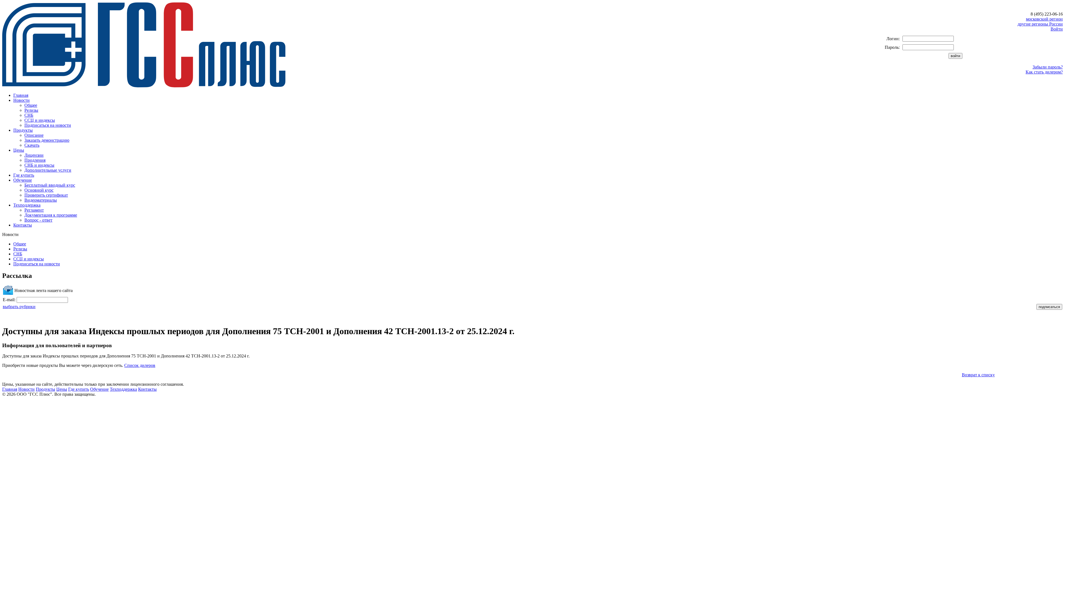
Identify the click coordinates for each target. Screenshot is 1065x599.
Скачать (31, 145)
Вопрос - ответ (38, 220)
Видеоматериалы (40, 200)
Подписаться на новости (47, 125)
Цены (18, 150)
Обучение (22, 180)
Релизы (31, 110)
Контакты (22, 225)
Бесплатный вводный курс (49, 185)
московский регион (1044, 19)
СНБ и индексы (39, 165)
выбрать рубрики (19, 306)
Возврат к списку (978, 374)
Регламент (34, 210)
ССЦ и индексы (39, 120)
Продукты (23, 130)
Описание (34, 135)
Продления (34, 160)
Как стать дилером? (1044, 72)
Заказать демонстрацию (46, 140)
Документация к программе (50, 215)
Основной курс (39, 190)
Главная (20, 95)
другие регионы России (1040, 24)
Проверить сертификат (46, 195)
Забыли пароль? (1048, 67)
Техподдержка (26, 205)
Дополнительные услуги (47, 170)
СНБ (28, 115)
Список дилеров (139, 365)
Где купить (23, 175)
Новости (21, 100)
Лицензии (34, 155)
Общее (30, 105)
